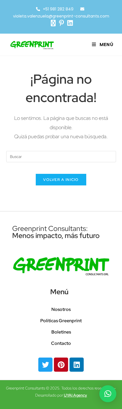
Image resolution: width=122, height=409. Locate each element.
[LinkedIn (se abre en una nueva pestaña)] (69, 23)
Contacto (61, 343)
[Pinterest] (61, 365)
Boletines (61, 332)
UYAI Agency (75, 395)
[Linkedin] (77, 365)
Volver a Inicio (61, 179)
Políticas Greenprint (61, 321)
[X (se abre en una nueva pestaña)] (53, 23)
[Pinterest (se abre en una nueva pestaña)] (61, 23)
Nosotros (61, 309)
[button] (107, 393)
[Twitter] (45, 365)
